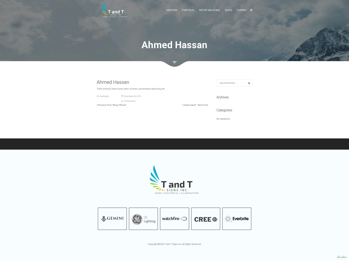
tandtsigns (104, 96)
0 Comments (130, 101)
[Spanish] (339, 257)
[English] (344, 257)
